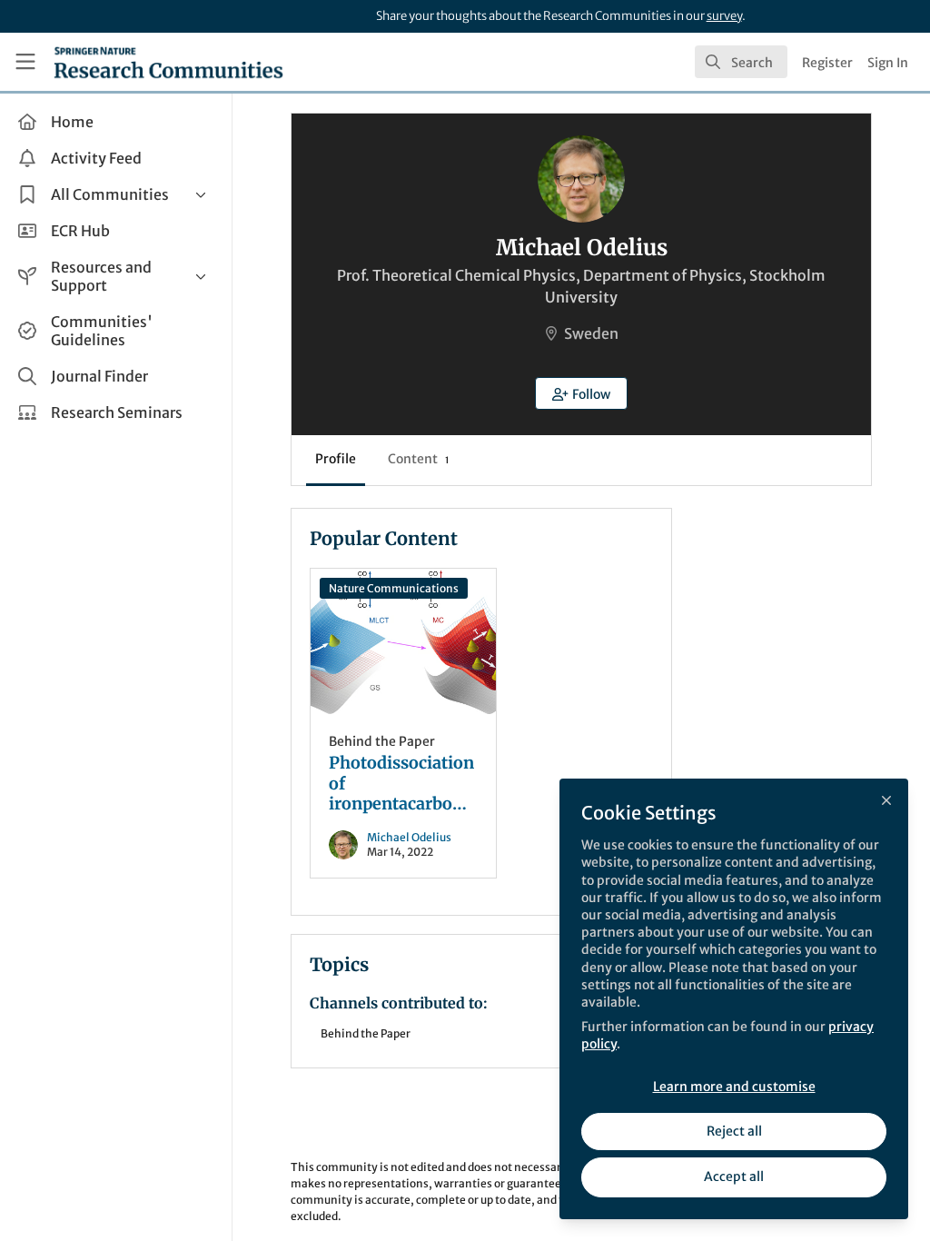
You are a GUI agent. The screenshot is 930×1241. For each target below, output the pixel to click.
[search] (741, 61)
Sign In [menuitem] (887, 63)
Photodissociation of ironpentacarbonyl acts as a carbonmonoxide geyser (403, 641)
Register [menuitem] (827, 63)
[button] (581, 393)
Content (418, 459)
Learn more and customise (734, 1086)
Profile (335, 459)
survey (724, 16)
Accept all (734, 1176)
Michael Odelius (409, 837)
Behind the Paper (382, 741)
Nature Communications (394, 588)
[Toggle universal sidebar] (25, 61)
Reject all (734, 1131)
